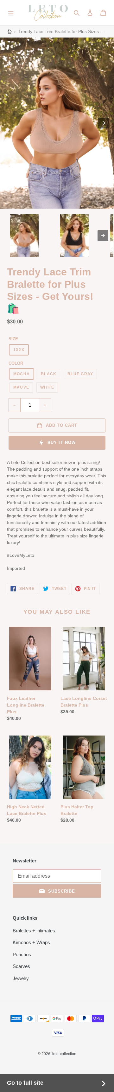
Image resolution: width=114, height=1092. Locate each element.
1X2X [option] (18, 350)
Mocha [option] (21, 374)
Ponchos (22, 954)
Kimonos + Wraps (31, 942)
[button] (10, 12)
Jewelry (21, 978)
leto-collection (64, 1054)
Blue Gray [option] (80, 374)
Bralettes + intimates (34, 930)
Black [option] (48, 374)
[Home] (10, 32)
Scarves (21, 966)
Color (16, 363)
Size (13, 338)
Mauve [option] (21, 387)
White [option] (47, 387)
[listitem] (24, 235)
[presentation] (103, 235)
